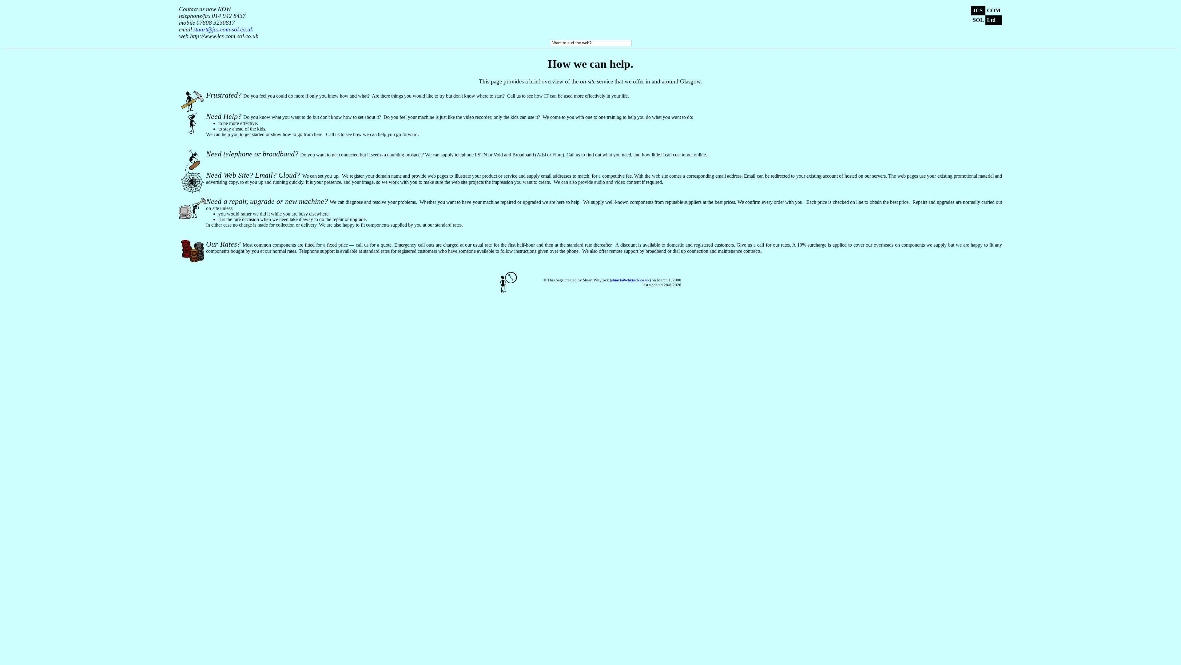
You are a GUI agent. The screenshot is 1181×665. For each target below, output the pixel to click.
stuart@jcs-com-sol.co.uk (223, 29)
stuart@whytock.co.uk (630, 280)
